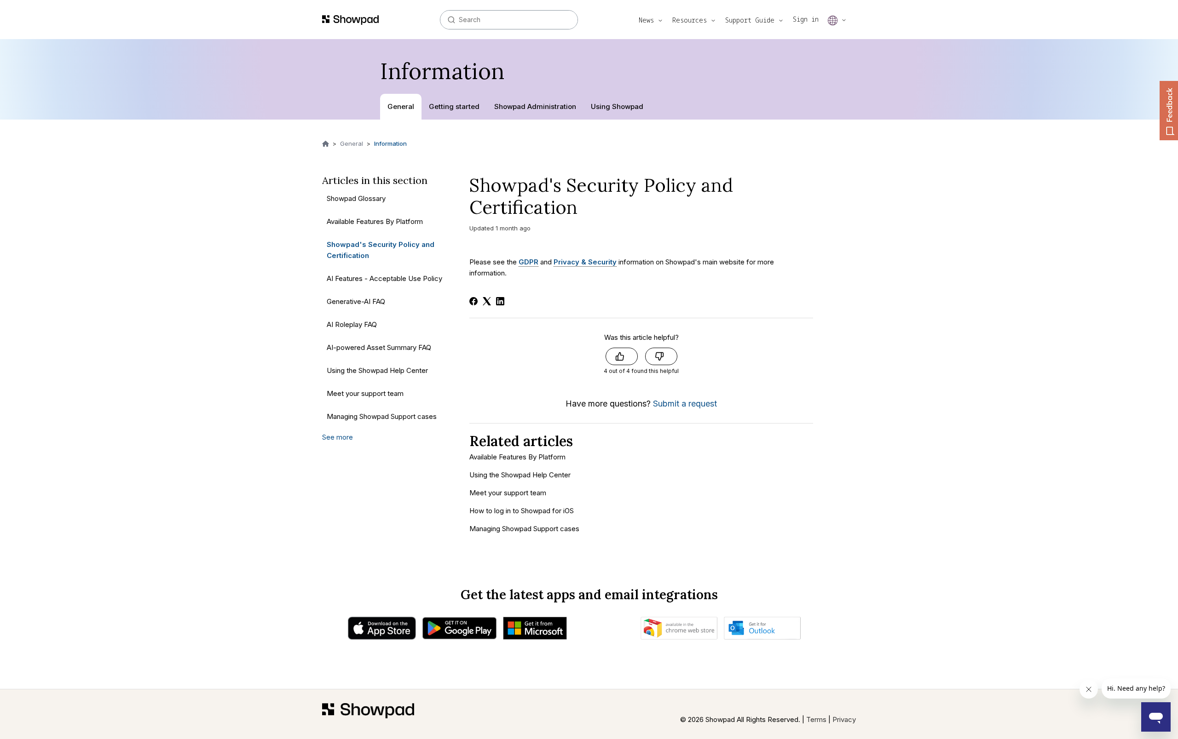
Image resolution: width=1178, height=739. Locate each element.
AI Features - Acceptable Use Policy (384, 278)
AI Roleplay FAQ (352, 324)
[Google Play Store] (459, 630)
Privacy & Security (585, 262)
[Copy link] (589, 210)
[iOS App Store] (382, 630)
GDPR (528, 262)
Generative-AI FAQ (356, 301)
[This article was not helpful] (661, 356)
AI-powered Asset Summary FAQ (379, 347)
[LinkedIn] (500, 301)
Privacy (844, 719)
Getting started (454, 106)
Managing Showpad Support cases (382, 416)
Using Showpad (617, 106)
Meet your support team (365, 393)
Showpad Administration (535, 106)
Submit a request (685, 403)
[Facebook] (473, 301)
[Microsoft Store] (535, 630)
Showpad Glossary (356, 198)
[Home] (368, 714)
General (400, 106)
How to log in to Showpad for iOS (521, 510)
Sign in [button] (806, 19)
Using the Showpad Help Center (377, 370)
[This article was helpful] (622, 356)
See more (337, 437)
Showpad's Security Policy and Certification (380, 250)
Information (390, 143)
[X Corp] (487, 301)
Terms (816, 719)
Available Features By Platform (375, 221)
